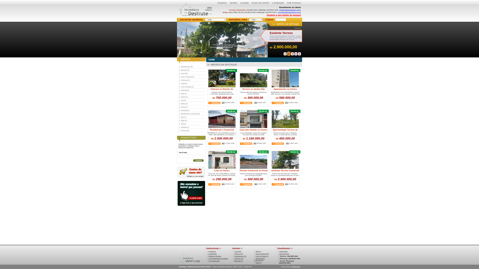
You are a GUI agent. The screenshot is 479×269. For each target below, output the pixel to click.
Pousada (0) (185, 110)
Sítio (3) (183, 124)
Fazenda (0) (185, 90)
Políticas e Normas (214, 256)
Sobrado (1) (185, 127)
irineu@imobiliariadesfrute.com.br (289, 12)
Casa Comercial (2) (187, 77)
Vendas (233, 3)
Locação (244, 3)
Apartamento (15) (187, 67)
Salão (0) (184, 120)
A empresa (212, 251)
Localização (278, 3)
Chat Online (284, 251)
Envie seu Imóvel (260, 3)
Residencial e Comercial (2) (190, 114)
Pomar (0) (184, 107)
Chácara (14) (185, 80)
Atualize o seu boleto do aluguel (284, 15)
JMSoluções (296, 267)
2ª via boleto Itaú (214, 261)
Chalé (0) (184, 83)
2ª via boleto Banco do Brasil (218, 259)
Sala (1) (183, 117)
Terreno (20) (185, 131)
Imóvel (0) (184, 97)
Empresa (222, 3)
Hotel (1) (184, 94)
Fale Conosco (294, 3)
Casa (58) (184, 73)
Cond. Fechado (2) (187, 87)
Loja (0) (183, 100)
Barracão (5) (185, 70)
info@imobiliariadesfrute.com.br (290, 10)
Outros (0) (184, 104)
